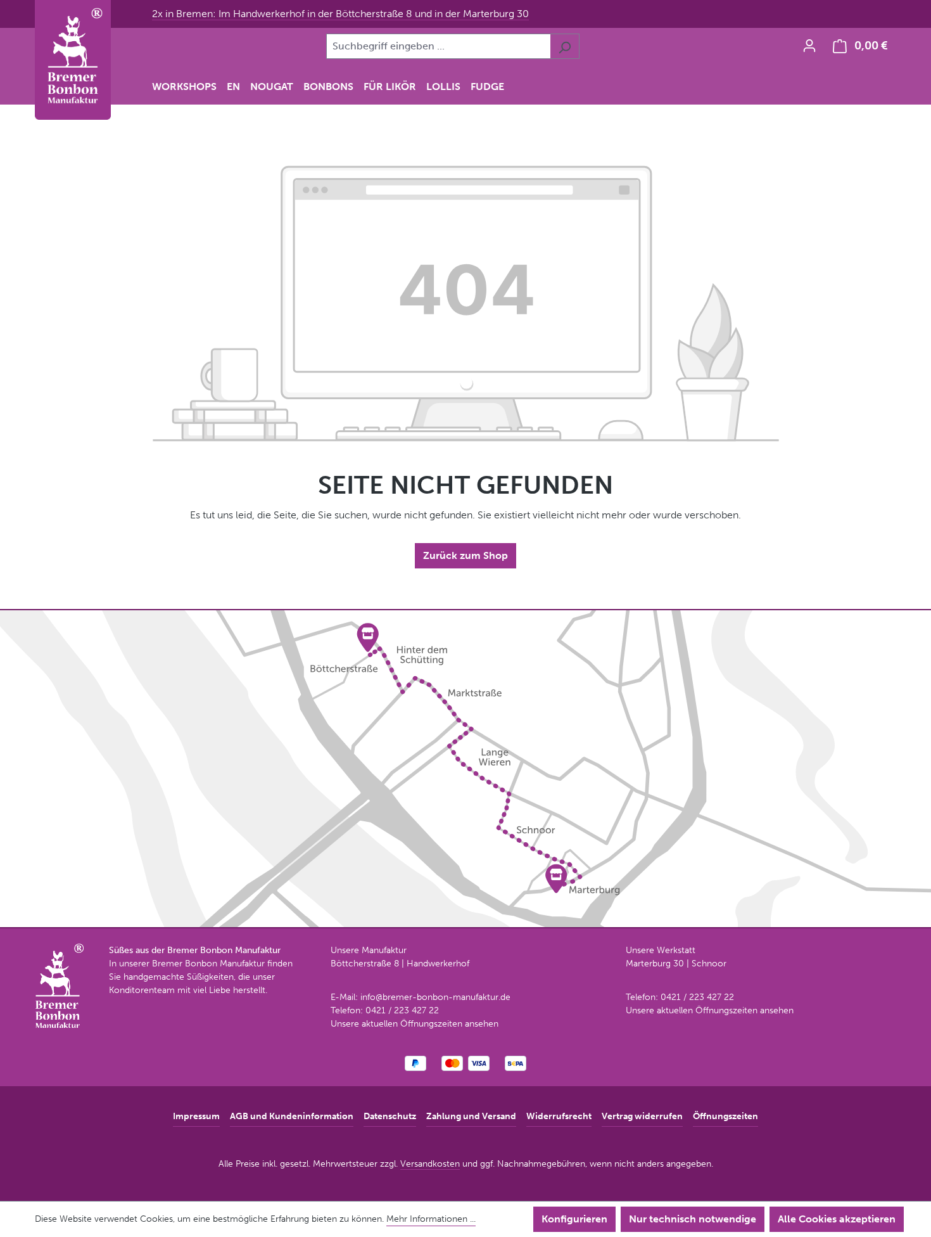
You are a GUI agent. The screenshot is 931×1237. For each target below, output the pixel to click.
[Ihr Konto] (809, 45)
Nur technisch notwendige (692, 1219)
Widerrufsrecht (559, 1116)
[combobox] (438, 46)
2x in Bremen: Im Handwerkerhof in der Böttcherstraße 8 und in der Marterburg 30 (340, 14)
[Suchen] (565, 46)
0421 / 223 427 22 (402, 1010)
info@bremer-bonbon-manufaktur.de (435, 997)
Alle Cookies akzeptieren (837, 1219)
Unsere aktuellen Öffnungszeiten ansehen (414, 1023)
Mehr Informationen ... (431, 1219)
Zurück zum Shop (465, 555)
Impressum (196, 1116)
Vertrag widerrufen (642, 1116)
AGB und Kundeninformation (291, 1116)
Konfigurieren (574, 1219)
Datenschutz (390, 1116)
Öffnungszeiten (725, 1116)
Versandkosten (430, 1163)
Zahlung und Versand (471, 1116)
